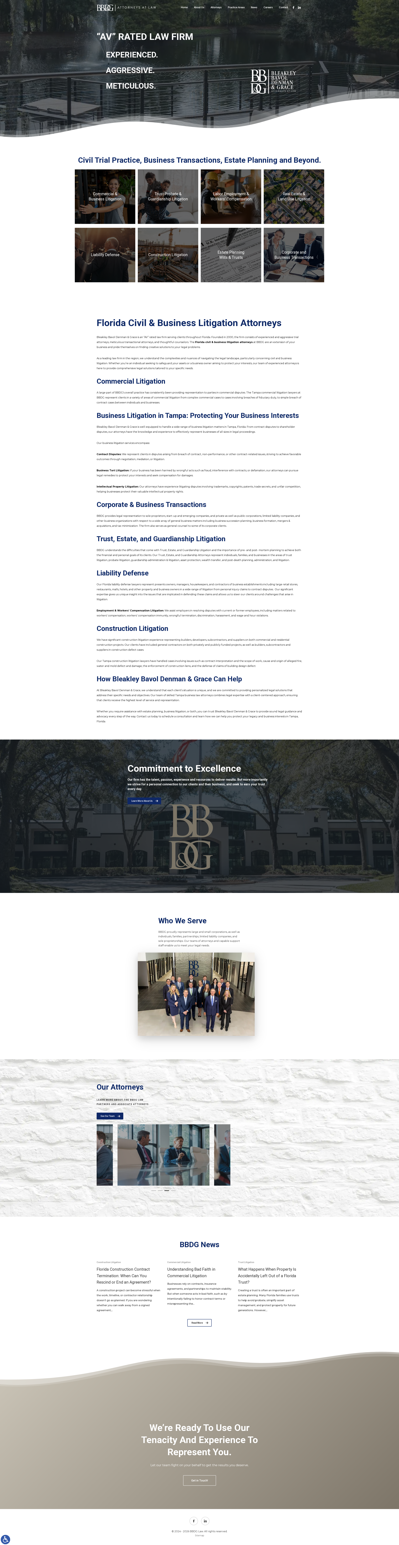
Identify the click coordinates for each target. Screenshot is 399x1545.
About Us (199, 7)
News (254, 7)
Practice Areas (236, 7)
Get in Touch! (199, 1480)
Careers (268, 7)
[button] (153, 1190)
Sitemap (199, 1535)
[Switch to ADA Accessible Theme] (5, 1539)
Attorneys (216, 7)
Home (184, 7)
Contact (283, 7)
